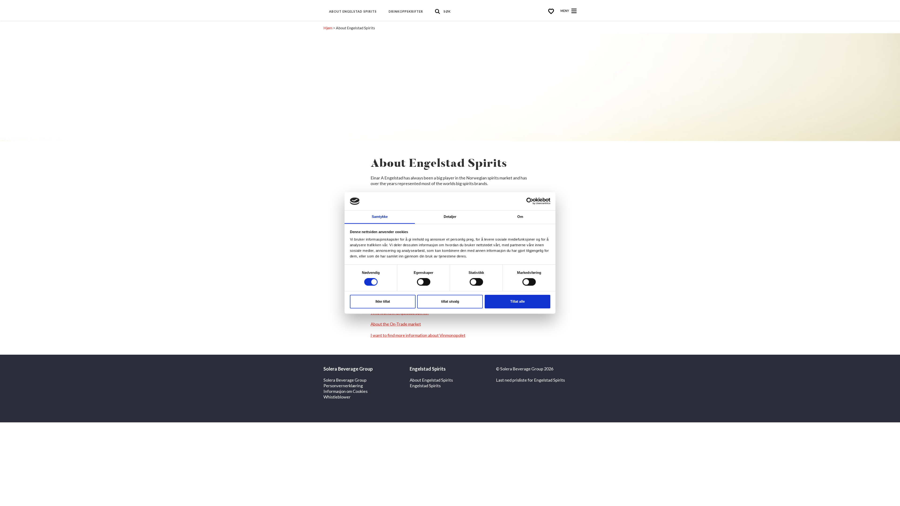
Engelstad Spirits (425, 385)
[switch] (423, 282)
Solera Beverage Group (345, 380)
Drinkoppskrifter (406, 11)
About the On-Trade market (396, 324)
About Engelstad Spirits (353, 11)
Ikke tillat (382, 301)
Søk (447, 11)
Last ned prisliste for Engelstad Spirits (530, 380)
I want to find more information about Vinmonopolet (418, 335)
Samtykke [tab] (380, 217)
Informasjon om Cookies (345, 391)
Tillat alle (517, 301)
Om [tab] (520, 217)
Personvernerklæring (343, 385)
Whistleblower (337, 396)
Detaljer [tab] (450, 217)
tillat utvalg (450, 301)
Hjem (327, 28)
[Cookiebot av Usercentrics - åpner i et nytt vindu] (529, 201)
